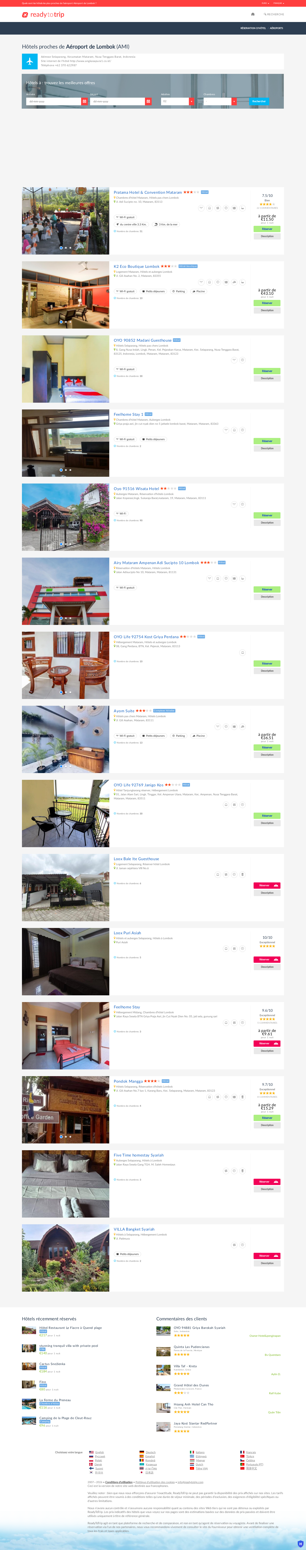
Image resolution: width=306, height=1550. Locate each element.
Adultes (166, 333)
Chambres (195, 333)
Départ (121, 333)
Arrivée (81, 333)
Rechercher (220, 340)
